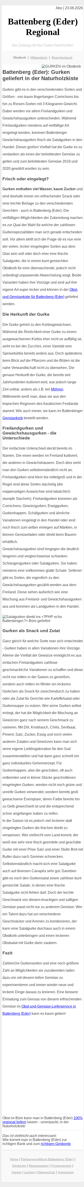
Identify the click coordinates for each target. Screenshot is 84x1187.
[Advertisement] (42, 1066)
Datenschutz (46, 1172)
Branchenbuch (62, 57)
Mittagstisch (38, 57)
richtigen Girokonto (56, 1144)
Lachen (29, 1172)
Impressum (66, 1172)
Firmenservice (61, 1165)
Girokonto (19, 1165)
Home (14, 1159)
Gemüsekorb (12, 418)
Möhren (57, 389)
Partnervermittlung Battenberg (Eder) (47, 1159)
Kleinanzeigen (39, 1165)
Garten (17, 1172)
